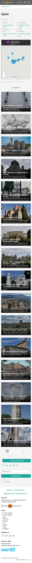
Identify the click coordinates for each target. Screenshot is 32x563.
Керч (4, 31)
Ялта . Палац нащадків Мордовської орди (12, 240)
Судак (20, 29)
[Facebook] (3, 535)
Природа (5, 521)
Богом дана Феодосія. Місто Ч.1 (15, 374)
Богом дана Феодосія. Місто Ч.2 (15, 351)
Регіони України (7, 515)
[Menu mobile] (28, 2)
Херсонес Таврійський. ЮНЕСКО (15, 150)
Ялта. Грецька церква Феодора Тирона (15, 196)
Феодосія (21, 31)
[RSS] (13, 535)
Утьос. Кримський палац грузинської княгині (12, 218)
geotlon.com (27, 559)
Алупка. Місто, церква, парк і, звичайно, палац (14, 263)
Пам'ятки (5, 519)
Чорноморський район (25, 33)
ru (20, 2)
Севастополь (22, 22)
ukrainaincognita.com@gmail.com (10, 545)
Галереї (5, 525)
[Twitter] (6, 535)
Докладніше (16, 87)
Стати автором (19, 490)
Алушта (5, 22)
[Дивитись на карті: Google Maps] (28, 161)
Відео (4, 527)
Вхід (5, 479)
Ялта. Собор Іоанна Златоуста (15, 441)
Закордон (6, 528)
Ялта (20, 36)
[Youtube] (10, 535)
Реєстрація (7, 481)
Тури (4, 517)
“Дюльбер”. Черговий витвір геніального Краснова (14, 285)
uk (18, 2)
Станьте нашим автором (17, 460)
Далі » (23, 451)
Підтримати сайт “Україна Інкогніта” (15, 493)
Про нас (9, 490)
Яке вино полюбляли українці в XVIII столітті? (15, 129)
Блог (4, 523)
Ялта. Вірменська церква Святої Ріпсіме (15, 173)
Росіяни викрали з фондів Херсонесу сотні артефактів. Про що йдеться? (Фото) (16, 107)
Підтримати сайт (16, 476)
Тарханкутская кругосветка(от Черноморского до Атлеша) (15, 397)
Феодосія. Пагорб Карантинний (15, 329)
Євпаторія (6, 29)
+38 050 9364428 (5, 543)
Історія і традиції (8, 513)
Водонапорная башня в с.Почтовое (12, 419)
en (22, 2)
